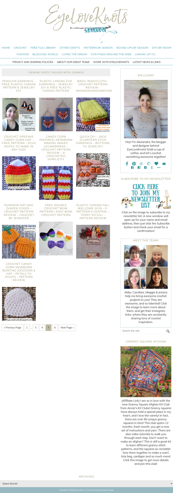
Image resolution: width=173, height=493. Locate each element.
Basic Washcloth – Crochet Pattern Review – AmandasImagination (94, 85)
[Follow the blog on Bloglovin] (156, 164)
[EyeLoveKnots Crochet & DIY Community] (132, 167)
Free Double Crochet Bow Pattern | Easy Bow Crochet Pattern (56, 210)
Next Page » (67, 327)
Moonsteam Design (106, 490)
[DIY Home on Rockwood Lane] (139, 167)
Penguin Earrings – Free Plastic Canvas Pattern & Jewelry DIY (19, 85)
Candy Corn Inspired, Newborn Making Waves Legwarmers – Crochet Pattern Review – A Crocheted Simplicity (55, 148)
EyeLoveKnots (86, 23)
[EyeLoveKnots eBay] (159, 167)
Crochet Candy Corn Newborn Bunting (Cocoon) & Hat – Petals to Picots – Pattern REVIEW (18, 272)
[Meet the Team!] (146, 267)
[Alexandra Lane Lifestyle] (145, 167)
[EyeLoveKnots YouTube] (164, 164)
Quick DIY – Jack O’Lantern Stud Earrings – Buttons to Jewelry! (93, 141)
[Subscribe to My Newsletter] (145, 196)
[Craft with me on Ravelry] (148, 164)
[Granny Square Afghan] (145, 371)
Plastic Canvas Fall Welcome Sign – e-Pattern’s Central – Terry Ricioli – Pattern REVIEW (93, 212)
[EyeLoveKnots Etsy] (152, 167)
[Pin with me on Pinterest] (134, 164)
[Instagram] (141, 164)
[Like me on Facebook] (127, 164)
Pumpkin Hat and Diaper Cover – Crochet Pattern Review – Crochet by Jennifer (19, 212)
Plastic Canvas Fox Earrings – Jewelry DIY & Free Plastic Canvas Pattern (56, 85)
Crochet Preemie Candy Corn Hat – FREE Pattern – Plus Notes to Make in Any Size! (19, 143)
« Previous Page (12, 327)
